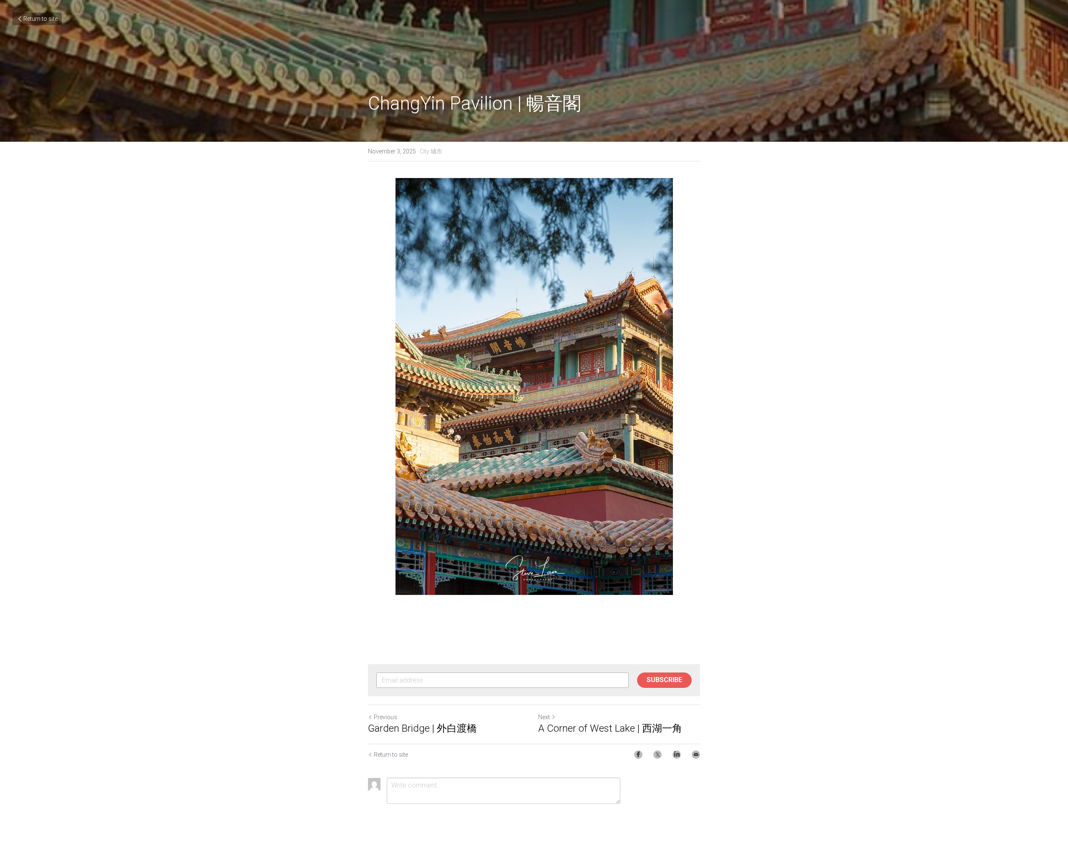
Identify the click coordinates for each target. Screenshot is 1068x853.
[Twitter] (657, 754)
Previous (385, 717)
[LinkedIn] (677, 754)
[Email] (696, 754)
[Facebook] (638, 754)
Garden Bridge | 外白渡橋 (422, 728)
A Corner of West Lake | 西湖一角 (610, 728)
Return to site (40, 18)
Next (544, 717)
